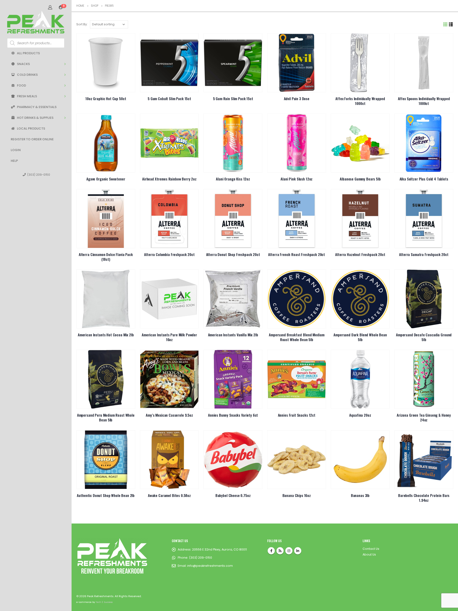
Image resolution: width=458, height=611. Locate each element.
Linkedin (297, 550)
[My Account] (50, 7)
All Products (28, 53)
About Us (369, 554)
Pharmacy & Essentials (37, 107)
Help (14, 160)
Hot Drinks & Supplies (35, 117)
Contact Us (371, 549)
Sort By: (82, 24)
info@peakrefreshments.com (210, 566)
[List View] (451, 24)
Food (21, 85)
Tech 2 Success (104, 602)
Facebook (271, 550)
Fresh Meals (27, 96)
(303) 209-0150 (38, 175)
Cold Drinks (27, 74)
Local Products (31, 128)
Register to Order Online (32, 139)
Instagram (288, 550)
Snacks (23, 64)
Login (16, 150)
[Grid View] (445, 24)
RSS (280, 550)
